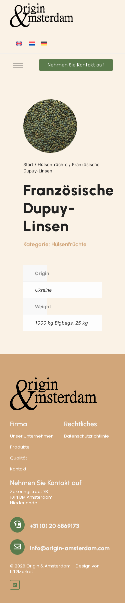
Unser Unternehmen (32, 436)
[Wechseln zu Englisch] (19, 43)
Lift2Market (21, 571)
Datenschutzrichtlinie (86, 436)
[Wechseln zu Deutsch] (44, 43)
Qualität (18, 458)
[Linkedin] (15, 585)
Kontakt (18, 469)
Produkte (20, 447)
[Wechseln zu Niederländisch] (31, 43)
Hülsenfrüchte (53, 164)
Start (28, 164)
